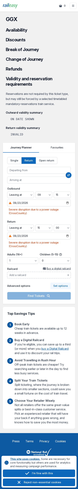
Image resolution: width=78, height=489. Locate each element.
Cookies (60, 441)
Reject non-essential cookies (42, 482)
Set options (60, 285)
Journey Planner (21, 147)
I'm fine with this (42, 473)
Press (16, 441)
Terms (29, 441)
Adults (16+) (14, 254)
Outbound (13, 188)
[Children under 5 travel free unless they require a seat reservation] (60, 254)
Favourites (57, 147)
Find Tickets (36, 296)
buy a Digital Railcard (55, 348)
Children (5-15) (49, 254)
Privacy (44, 441)
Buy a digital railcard (59, 268)
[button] (73, 6)
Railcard (12, 268)
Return (11, 221)
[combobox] (39, 170)
